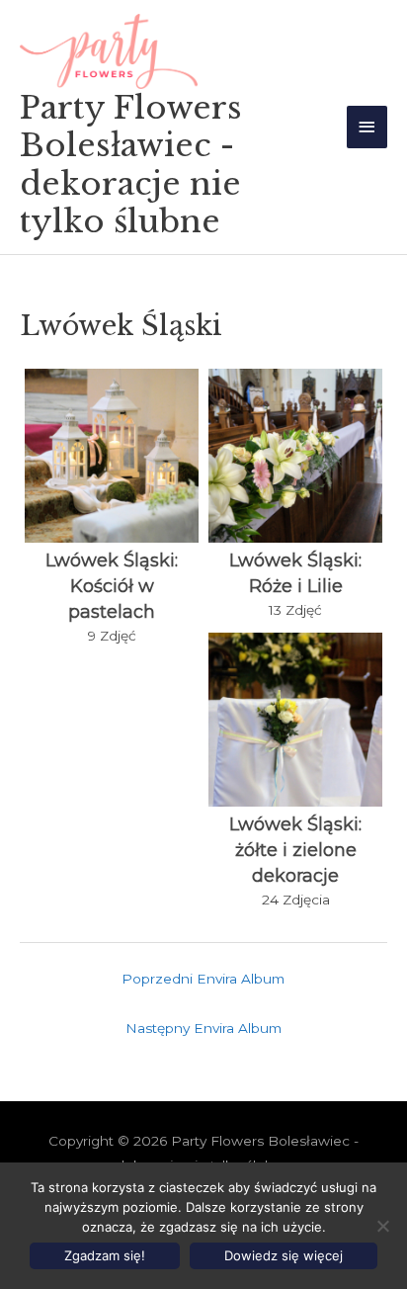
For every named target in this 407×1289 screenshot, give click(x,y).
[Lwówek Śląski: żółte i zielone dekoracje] (295, 720)
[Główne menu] (367, 127)
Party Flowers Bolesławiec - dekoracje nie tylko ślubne (131, 164)
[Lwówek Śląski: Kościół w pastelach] (112, 456)
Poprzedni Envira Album (203, 979)
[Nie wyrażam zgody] (382, 1226)
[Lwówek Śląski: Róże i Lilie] (295, 456)
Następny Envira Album (203, 1028)
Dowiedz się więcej (283, 1255)
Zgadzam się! (104, 1255)
